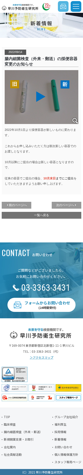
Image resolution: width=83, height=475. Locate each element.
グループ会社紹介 (66, 417)
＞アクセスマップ (41, 357)
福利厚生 (60, 424)
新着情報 (60, 439)
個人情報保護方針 (66, 454)
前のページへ (18, 205)
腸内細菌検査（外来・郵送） (23, 432)
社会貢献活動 (13, 454)
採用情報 (60, 432)
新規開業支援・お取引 (19, 439)
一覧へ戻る (41, 215)
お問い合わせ (63, 447)
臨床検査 (10, 424)
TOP (7, 417)
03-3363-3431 (45, 287)
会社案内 (10, 447)
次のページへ (65, 205)
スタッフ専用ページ (67, 462)
